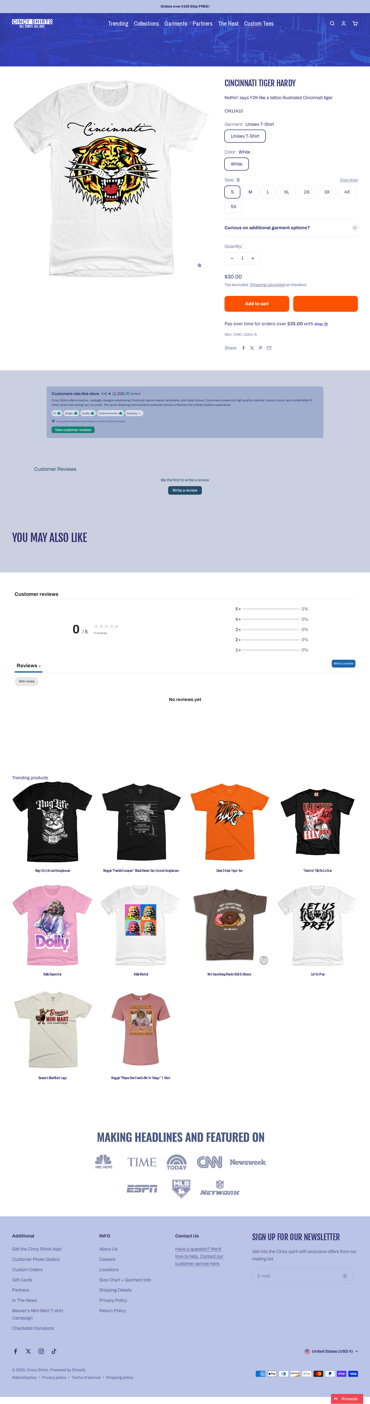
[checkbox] (27, 681)
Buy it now (325, 303)
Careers (107, 1259)
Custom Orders (27, 1269)
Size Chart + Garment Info (125, 1279)
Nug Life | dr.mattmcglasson (52, 870)
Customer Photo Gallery (36, 1259)
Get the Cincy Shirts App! (37, 1249)
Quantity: (234, 246)
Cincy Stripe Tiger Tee (229, 870)
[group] (185, 1166)
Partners (20, 1290)
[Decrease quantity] (232, 258)
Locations (109, 1269)
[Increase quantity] (252, 258)
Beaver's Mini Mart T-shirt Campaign (37, 1314)
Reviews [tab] (29, 665)
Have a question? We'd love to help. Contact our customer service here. (199, 1256)
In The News (24, 1300)
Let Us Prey (317, 974)
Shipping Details (115, 1290)
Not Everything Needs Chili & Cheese (229, 974)
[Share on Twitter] (252, 348)
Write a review (185, 490)
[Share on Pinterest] (260, 348)
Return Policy (112, 1310)
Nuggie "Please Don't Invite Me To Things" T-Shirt (140, 1077)
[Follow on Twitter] (28, 1351)
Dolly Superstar (52, 974)
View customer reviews (73, 430)
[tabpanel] (185, 716)
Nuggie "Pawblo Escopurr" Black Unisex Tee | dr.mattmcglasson (140, 870)
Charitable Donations (33, 1328)
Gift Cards (22, 1279)
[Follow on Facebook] (15, 1351)
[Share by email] (269, 348)
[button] (99, 1357)
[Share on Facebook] (243, 348)
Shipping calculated (267, 285)
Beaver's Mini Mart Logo (52, 1077)
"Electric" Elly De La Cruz (317, 870)
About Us (108, 1249)
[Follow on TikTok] (54, 1351)
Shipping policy (119, 1377)
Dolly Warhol (141, 974)
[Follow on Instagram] (41, 1351)
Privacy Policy (113, 1300)
